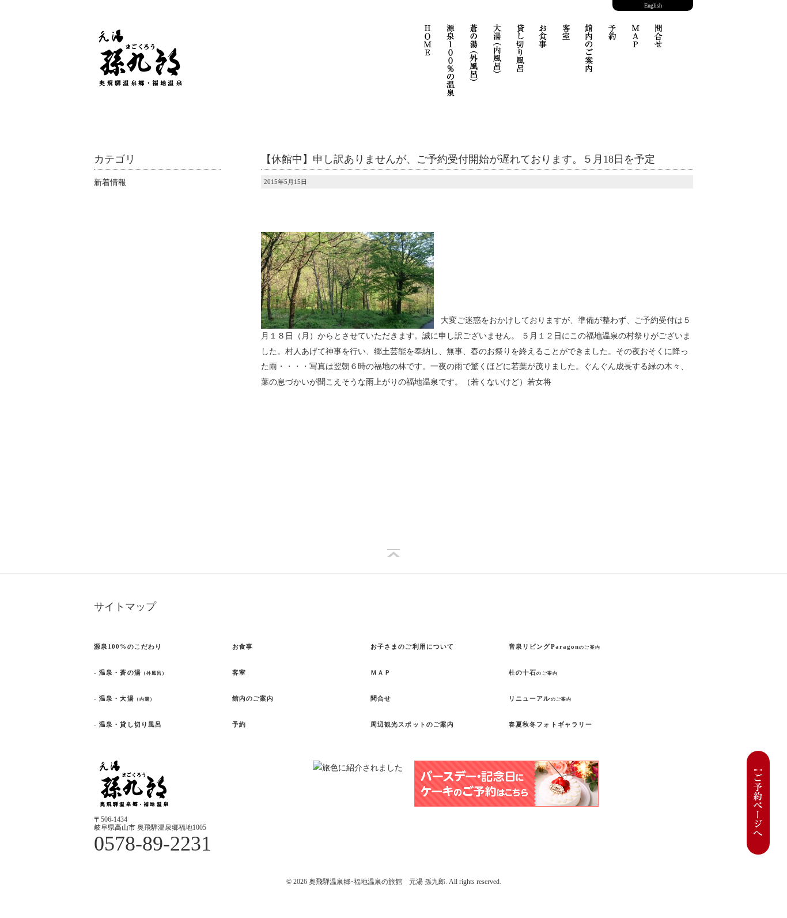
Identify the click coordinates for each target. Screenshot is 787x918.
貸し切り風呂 (520, 53)
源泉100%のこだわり (128, 646)
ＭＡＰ (635, 44)
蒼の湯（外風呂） (474, 59)
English (653, 5)
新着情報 (110, 182)
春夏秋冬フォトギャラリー (550, 724)
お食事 (543, 44)
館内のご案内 (253, 698)
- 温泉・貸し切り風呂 (128, 724)
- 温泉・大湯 (124, 698)
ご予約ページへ (758, 803)
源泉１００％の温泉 (451, 67)
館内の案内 (589, 56)
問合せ (658, 44)
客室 (566, 38)
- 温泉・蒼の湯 (130, 672)
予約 (612, 38)
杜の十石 (533, 672)
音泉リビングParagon (554, 646)
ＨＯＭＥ (428, 47)
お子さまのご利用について (412, 646)
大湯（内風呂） (497, 56)
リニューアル (540, 698)
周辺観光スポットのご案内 (412, 724)
